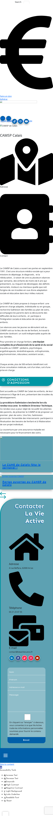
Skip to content (7, 764)
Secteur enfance (10, 129)
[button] (26, 493)
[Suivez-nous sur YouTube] (37, 658)
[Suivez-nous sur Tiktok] (24, 658)
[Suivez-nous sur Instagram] (31, 658)
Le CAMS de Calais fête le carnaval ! (21, 466)
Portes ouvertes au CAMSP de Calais (24, 483)
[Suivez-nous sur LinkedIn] (11, 658)
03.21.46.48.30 (26, 265)
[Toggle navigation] (5, 755)
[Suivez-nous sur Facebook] (18, 658)
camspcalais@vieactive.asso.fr (26, 261)
